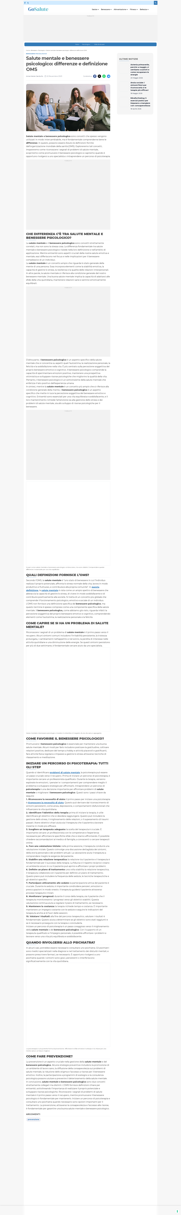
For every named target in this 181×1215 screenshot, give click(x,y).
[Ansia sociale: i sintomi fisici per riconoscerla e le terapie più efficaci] (124, 87)
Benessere (34, 50)
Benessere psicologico (36, 53)
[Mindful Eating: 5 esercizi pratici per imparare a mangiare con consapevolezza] (124, 103)
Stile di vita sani (99, 44)
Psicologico (86, 44)
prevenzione (33, 1119)
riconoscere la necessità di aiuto (46, 802)
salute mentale (49, 590)
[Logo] (38, 9)
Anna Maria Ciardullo (34, 76)
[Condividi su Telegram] (108, 76)
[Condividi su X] (99, 76)
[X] (28, 2)
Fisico (77, 44)
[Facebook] (25, 3)
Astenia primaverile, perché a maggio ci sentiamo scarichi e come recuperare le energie (140, 70)
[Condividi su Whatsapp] (104, 76)
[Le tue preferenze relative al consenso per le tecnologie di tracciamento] (177, 1211)
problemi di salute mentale (65, 772)
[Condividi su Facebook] (94, 76)
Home (28, 50)
